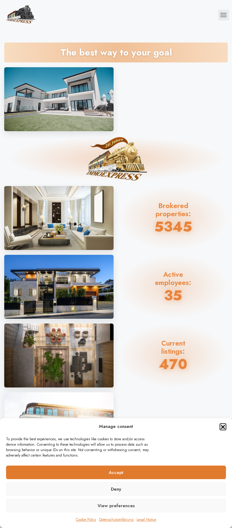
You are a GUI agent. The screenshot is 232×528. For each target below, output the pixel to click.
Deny (116, 489)
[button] (223, 427)
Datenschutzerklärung (116, 519)
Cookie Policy (86, 519)
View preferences (116, 505)
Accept (116, 472)
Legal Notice (146, 519)
